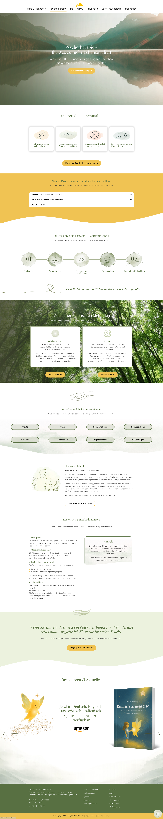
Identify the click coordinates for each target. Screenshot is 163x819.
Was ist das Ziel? (38, 205)
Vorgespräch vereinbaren (81, 647)
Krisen (62, 427)
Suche (111, 793)
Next (153, 733)
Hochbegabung (138, 427)
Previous (10, 733)
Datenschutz (105, 816)
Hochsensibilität (100, 427)
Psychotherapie (89, 793)
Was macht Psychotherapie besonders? (47, 200)
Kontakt (112, 790)
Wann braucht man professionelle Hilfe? (47, 194)
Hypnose (86, 797)
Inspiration (87, 800)
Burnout (25, 439)
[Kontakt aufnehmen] (158, 813)
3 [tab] (84, 780)
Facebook (116, 807)
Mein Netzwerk (115, 797)
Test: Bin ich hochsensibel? (80, 503)
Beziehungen (138, 439)
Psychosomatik (100, 439)
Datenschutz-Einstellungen (8, 817)
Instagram (116, 800)
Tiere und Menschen (90, 790)
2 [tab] (81, 780)
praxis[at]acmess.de (37, 806)
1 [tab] (79, 780)
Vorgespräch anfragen (81, 70)
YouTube (115, 803)
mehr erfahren (55, 374)
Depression (63, 439)
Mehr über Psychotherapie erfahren (81, 163)
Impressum (95, 816)
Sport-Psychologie (90, 803)
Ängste (25, 427)
